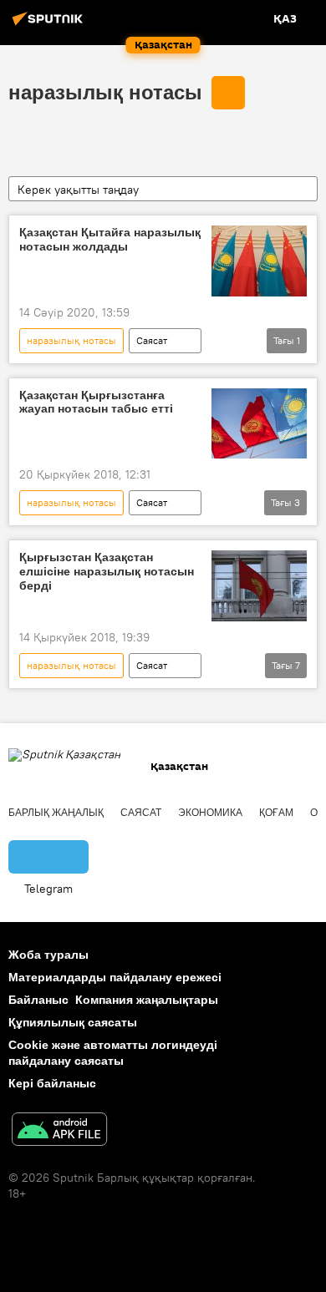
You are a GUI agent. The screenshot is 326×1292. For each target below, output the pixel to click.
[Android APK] (59, 1131)
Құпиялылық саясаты (72, 1022)
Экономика (210, 812)
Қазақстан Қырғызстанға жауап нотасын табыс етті (96, 402)
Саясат (151, 340)
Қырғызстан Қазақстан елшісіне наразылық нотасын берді (106, 571)
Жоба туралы (48, 954)
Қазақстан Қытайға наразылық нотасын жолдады (110, 239)
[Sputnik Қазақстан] (50, 25)
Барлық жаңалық (56, 812)
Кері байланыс (52, 1083)
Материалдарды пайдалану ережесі (115, 977)
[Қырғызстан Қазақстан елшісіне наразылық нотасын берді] (259, 585)
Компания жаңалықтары (146, 999)
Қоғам (276, 812)
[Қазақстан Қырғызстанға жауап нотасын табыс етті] (259, 423)
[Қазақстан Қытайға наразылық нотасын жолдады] (259, 260)
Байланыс (38, 999)
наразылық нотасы (105, 92)
